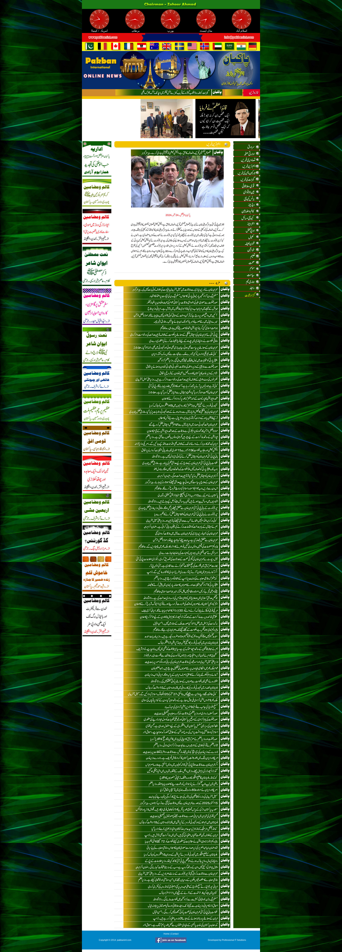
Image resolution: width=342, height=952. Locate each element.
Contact (174, 934)
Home (166, 934)
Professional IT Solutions (234, 940)
